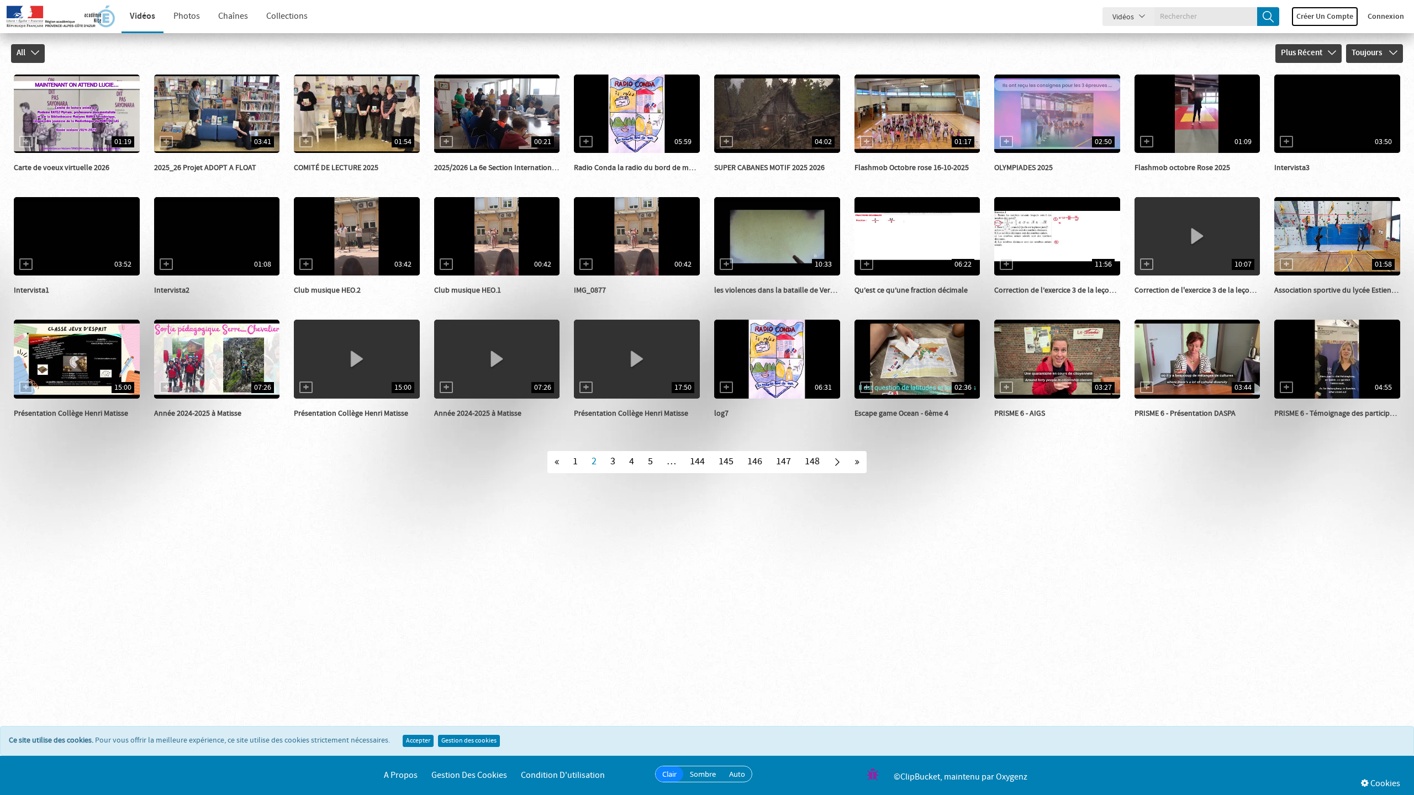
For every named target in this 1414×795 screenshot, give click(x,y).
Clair (669, 774)
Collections (287, 16)
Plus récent (1301, 53)
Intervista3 (1292, 168)
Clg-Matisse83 (49, 425)
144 (697, 461)
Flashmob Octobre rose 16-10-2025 (911, 168)
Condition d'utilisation (563, 775)
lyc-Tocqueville (1312, 179)
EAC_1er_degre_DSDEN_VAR (773, 179)
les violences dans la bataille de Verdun (778, 290)
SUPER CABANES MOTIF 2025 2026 (769, 168)
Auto (737, 774)
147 (783, 461)
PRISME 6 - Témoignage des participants (1339, 413)
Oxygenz (1011, 777)
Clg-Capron (1025, 179)
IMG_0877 (590, 290)
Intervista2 (171, 290)
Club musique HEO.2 (327, 290)
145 (726, 461)
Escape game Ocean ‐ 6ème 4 (901, 413)
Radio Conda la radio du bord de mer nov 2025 (650, 168)
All (21, 53)
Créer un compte (1324, 17)
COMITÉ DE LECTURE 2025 (336, 168)
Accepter (418, 740)
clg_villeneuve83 (474, 179)
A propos (401, 775)
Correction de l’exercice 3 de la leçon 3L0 (1060, 290)
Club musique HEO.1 (467, 290)
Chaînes (233, 16)
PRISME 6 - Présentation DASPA (1185, 413)
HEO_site (321, 301)
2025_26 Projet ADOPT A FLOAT (205, 168)
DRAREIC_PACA (1032, 425)
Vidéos (142, 16)
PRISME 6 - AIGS (1019, 413)
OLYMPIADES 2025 (1023, 168)
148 (812, 461)
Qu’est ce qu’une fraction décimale (911, 290)
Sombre (703, 774)
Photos (186, 16)
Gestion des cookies (469, 740)
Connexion (1386, 17)
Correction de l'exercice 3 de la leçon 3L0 (1201, 290)
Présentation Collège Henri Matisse (71, 413)
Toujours (1368, 53)
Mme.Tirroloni (329, 179)
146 (754, 461)
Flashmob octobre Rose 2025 (1182, 168)
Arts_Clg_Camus (894, 179)
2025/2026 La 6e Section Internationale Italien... (511, 168)
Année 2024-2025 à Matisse (197, 413)
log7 (721, 413)
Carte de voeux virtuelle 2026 (61, 168)
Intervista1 (31, 290)
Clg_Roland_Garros (899, 425)
